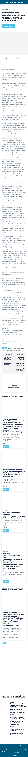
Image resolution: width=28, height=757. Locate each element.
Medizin (18, 350)
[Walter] (3, 58)
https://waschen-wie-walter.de (14, 387)
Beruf (22, 348)
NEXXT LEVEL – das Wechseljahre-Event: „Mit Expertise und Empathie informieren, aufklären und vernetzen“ (8, 360)
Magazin (5, 9)
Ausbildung (16, 348)
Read (6, 446)
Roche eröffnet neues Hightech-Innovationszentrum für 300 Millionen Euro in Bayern (17, 732)
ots (6, 343)
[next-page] (5, 643)
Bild (4, 350)
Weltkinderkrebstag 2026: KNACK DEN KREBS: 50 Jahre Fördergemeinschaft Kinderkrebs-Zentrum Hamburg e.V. (14, 473)
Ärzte (9, 348)
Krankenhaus (11, 350)
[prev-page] (3, 643)
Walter (7, 58)
